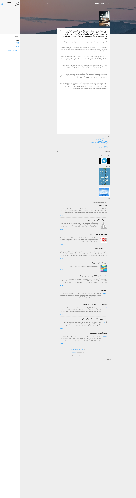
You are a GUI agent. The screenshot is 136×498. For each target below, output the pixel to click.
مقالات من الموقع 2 (102, 141)
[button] (60, 31)
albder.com (104, 145)
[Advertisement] (51, 28)
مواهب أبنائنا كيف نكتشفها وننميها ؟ (98, 333)
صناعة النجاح (99, 3)
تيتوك (105, 146)
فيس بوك (17, 43)
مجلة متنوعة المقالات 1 (101, 140)
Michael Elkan (74, 352)
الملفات (2, 5)
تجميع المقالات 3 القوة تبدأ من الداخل (98, 142)
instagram (16, 44)
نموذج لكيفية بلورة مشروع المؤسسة (97, 263)
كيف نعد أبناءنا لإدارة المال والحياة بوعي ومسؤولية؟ (93, 275)
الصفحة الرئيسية (103, 138)
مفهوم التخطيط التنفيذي (100, 248)
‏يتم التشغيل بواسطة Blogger (77, 349)
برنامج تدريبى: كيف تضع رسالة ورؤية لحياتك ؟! (95, 304)
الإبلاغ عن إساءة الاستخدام (13, 50)
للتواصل (105, 143)
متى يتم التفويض (102, 205)
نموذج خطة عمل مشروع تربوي (98, 234)
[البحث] (47, 4)
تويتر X (17, 42)
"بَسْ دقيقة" (104, 290)
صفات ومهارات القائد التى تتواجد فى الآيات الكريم (94, 319)
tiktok (17, 46)
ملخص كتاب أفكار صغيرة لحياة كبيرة (97, 219)
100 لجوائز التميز (103, 147)
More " (61, 215)
